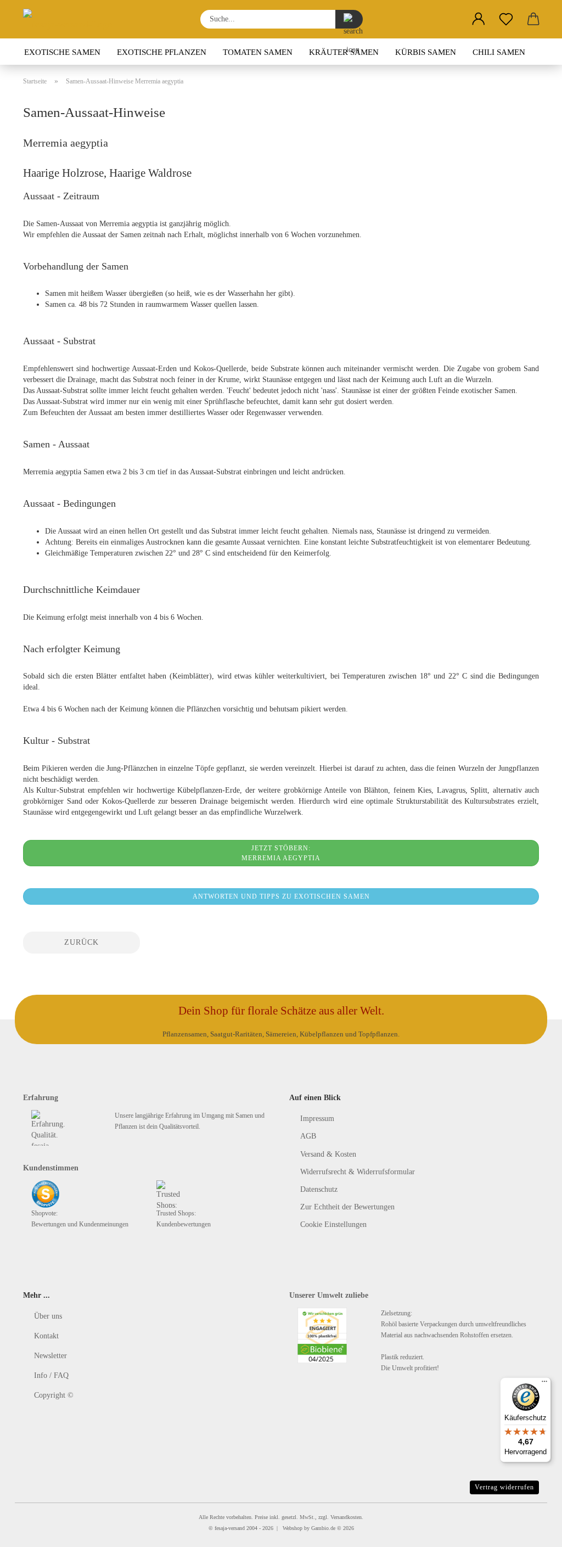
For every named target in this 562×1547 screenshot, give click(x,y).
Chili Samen (499, 52)
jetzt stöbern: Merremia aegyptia (281, 853)
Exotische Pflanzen (161, 52)
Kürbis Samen (425, 52)
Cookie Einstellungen (333, 1224)
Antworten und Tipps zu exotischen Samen (281, 896)
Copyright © (54, 1395)
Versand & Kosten (328, 1154)
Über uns (48, 1316)
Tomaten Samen (258, 52)
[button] (478, 19)
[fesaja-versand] (72, 19)
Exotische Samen (62, 52)
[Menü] (544, 1384)
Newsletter (50, 1356)
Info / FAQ (51, 1375)
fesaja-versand (230, 1528)
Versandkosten (346, 1517)
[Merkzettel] (506, 19)
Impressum (317, 1118)
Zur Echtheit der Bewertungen (347, 1207)
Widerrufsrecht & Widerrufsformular (357, 1172)
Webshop (292, 1528)
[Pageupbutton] (531, 1530)
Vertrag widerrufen (504, 1487)
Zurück (81, 942)
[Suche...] (349, 19)
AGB (308, 1136)
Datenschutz (319, 1189)
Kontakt (46, 1336)
